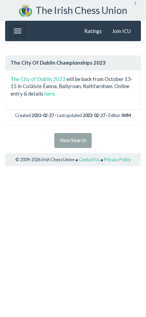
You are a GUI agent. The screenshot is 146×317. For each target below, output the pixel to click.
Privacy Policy (117, 159)
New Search (73, 140)
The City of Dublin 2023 (38, 79)
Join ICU (121, 31)
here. (50, 93)
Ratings (93, 31)
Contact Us (89, 159)
